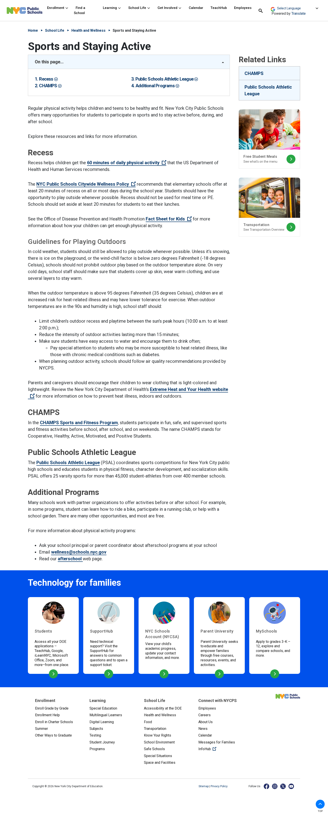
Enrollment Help (47, 715)
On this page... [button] (49, 61)
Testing (95, 735)
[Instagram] (275, 786)
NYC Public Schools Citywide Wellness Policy (86, 184)
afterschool (70, 558)
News (203, 729)
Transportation (155, 729)
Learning (110, 8)
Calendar (196, 8)
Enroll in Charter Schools (54, 722)
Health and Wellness (88, 30)
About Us (205, 722)
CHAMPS (48, 85)
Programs (97, 749)
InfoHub (222, 749)
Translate (298, 13)
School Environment (159, 742)
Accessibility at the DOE (163, 708)
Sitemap (204, 786)
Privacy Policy (219, 786)
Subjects (96, 729)
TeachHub (218, 8)
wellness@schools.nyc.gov (78, 552)
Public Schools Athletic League (164, 79)
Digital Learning (101, 722)
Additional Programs (155, 85)
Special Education (103, 708)
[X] (283, 786)
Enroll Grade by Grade (52, 708)
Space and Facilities (159, 762)
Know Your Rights (157, 735)
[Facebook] (267, 786)
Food (148, 722)
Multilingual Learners (105, 715)
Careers (204, 715)
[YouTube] (292, 786)
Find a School (79, 10)
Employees (242, 8)
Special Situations (158, 756)
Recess (46, 79)
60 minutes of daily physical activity (126, 162)
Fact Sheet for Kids (169, 219)
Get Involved (168, 8)
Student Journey (102, 742)
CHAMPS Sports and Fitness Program (79, 422)
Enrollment (56, 8)
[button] (320, 804)
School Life (137, 8)
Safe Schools (154, 749)
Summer (41, 729)
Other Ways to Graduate (53, 735)
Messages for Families (216, 742)
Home (33, 30)
